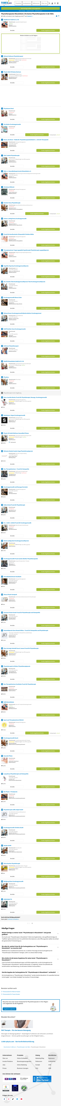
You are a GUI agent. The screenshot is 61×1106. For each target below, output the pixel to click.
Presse (5, 1068)
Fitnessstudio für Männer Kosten (11, 991)
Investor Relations (8, 1061)
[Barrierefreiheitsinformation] (55, 3)
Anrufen (12, 30)
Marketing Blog (40, 1058)
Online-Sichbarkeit (22, 1058)
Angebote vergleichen (9, 1009)
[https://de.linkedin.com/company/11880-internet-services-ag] (17, 1099)
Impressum (51, 1058)
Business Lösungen (22, 1068)
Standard (29, 16)
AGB (49, 1065)
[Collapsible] (58, 933)
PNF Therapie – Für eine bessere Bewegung (16, 1030)
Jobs (4, 1065)
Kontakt (38, 1065)
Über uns (44, 3)
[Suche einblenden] (50, 3)
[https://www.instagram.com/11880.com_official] (8, 1099)
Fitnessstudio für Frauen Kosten (11, 994)
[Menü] (58, 3)
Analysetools (27, 3)
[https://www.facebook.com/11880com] (4, 1099)
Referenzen (36, 3)
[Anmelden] (52, 3)
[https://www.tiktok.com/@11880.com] (13, 1099)
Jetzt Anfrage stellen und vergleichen (30, 8)
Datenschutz (51, 1061)
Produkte (18, 3)
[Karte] (56, 16)
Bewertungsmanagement (24, 1061)
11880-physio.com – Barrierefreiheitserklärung (17, 1041)
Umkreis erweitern (13, 919)
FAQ (37, 1068)
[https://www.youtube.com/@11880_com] (21, 1099)
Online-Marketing (22, 1065)
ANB (49, 1068)
